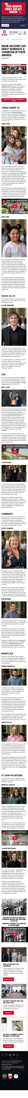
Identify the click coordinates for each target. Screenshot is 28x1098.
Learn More (5, 25)
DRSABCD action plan (15, 643)
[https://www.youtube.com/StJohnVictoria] (13, 1054)
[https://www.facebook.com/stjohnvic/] (2, 1054)
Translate (20, 34)
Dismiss (22, 25)
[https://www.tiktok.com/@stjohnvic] (17, 1054)
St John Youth (22, 767)
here (17, 925)
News (8, 39)
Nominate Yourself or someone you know (14, 100)
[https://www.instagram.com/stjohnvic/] (6, 1054)
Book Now (8, 1012)
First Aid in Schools (17, 112)
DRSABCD (23, 173)
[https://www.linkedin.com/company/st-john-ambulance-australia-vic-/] (10, 1054)
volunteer (10, 806)
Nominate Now (8, 979)
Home (2, 39)
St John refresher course (13, 414)
